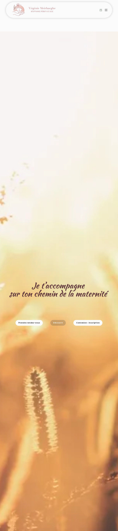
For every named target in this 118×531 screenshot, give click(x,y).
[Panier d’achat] (101, 10)
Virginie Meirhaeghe (42, 10)
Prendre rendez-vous (29, 323)
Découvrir (58, 323)
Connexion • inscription (88, 323)
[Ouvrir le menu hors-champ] (106, 10)
